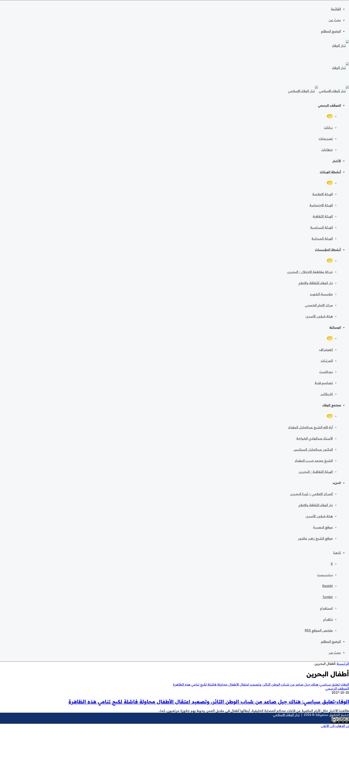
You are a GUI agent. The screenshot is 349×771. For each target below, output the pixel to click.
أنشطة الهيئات (330, 172)
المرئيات (327, 361)
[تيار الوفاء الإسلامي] (318, 91)
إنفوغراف (326, 349)
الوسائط (335, 327)
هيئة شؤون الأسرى (319, 316)
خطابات (327, 150)
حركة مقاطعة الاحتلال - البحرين (310, 272)
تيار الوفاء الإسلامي (286, 715)
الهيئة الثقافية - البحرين (316, 472)
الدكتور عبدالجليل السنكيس (313, 449)
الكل (330, 116)
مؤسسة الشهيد (321, 294)
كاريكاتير (327, 394)
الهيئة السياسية (321, 227)
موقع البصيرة (323, 527)
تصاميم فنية (324, 383)
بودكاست (326, 372)
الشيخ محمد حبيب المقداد (314, 460)
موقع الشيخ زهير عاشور (315, 538)
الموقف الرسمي (329, 105)
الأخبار (336, 161)
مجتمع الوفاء (331, 405)
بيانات (328, 127)
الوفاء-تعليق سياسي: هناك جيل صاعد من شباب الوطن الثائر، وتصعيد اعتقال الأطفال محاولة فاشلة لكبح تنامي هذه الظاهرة (208, 702)
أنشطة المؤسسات (328, 250)
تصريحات (326, 138)
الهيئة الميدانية (322, 238)
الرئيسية (343, 664)
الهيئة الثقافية (323, 216)
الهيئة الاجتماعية (321, 205)
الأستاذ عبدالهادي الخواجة (314, 438)
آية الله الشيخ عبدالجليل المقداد (310, 427)
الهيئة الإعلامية (322, 194)
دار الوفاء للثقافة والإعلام (316, 283)
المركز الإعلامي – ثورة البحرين (311, 494)
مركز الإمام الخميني (319, 305)
